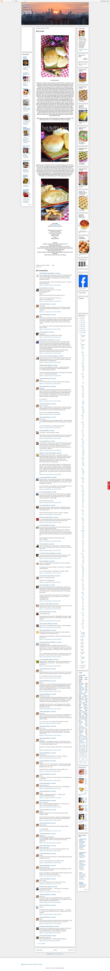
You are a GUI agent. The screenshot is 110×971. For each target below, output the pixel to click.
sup (86, 742)
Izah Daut (80, 274)
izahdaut (41, 304)
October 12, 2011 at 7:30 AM (54, 691)
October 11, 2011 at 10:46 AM (54, 489)
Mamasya (41, 611)
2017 (81, 320)
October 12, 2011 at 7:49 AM (54, 850)
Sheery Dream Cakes (44, 642)
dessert (81, 685)
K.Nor (40, 561)
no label (80, 753)
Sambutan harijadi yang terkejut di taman (82, 499)
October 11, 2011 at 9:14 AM (54, 353)
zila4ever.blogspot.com (26, 161)
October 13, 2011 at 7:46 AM (54, 902)
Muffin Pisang (82, 717)
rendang (83, 759)
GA (80, 754)
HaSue (40, 585)
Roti (40, 266)
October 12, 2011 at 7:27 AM (54, 678)
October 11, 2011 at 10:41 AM (54, 474)
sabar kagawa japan (44, 847)
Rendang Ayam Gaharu (82, 463)
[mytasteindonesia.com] (83, 65)
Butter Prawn (82, 626)
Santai (80, 749)
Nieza (41, 855)
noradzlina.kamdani (44, 553)
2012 (81, 330)
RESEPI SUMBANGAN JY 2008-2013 (26, 128)
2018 (81, 318)
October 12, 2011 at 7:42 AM (54, 771)
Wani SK (41, 905)
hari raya (81, 756)
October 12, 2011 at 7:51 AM (54, 876)
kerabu (86, 758)
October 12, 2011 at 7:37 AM (54, 758)
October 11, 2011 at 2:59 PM (54, 541)
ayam (83, 689)
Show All (29, 204)
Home (55, 950)
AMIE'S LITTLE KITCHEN (25, 58)
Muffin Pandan (82, 747)
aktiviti (83, 729)
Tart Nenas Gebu (86, 800)
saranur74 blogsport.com (26, 74)
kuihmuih (82, 675)
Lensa (84, 754)
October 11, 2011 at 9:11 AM (54, 329)
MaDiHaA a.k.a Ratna (44, 453)
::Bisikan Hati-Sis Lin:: (82, 840)
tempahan (81, 683)
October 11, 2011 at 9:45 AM (54, 438)
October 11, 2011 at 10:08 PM (54, 627)
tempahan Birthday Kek (83, 697)
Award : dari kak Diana (82, 617)
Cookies (85, 704)
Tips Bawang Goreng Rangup (82, 571)
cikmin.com (82, 860)
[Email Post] (53, 265)
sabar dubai (42, 623)
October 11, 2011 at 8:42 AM (54, 285)
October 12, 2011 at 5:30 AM (54, 666)
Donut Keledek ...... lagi (82, 379)
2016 (81, 322)
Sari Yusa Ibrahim (44, 405)
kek (86, 677)
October (83, 344)
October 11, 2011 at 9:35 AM (54, 414)
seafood (85, 719)
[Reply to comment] (55, 273)
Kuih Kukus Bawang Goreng (82, 585)
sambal (80, 742)
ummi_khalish (42, 659)
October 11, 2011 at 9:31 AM (54, 383)
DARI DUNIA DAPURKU (26, 190)
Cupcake (85, 753)
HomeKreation (42, 603)
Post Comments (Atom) (58, 953)
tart (85, 760)
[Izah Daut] (83, 287)
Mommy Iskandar (81, 883)
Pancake (81, 722)
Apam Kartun (82, 746)
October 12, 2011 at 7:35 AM (54, 735)
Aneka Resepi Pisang (83, 706)
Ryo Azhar (42, 896)
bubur (84, 750)
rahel (40, 332)
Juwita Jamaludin (43, 575)
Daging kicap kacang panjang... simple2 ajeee (82, 395)
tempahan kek (83, 688)
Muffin (80, 686)
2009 (81, 667)
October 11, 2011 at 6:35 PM (54, 582)
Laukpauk (81, 735)
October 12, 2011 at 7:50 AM (54, 862)
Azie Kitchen (26, 114)
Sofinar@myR (57, 224)
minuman (83, 737)
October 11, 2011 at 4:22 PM (54, 558)
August (83, 636)
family (80, 712)
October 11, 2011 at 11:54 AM (54, 514)
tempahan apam (82, 745)
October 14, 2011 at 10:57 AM (54, 914)
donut (83, 700)
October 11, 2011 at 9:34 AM (54, 401)
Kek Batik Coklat (82, 480)
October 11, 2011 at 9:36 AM (54, 427)
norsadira (41, 935)
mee (80, 719)
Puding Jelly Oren (82, 425)
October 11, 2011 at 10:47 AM (54, 502)
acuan (86, 755)
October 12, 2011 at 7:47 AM (54, 830)
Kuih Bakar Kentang (82, 410)
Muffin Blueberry (83, 736)
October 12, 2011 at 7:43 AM (54, 780)
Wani (41, 919)
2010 (81, 665)
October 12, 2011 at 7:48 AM (54, 842)
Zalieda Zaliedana (43, 339)
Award (85, 695)
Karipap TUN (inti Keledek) (82, 523)
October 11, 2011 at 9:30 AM (54, 375)
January (83, 661)
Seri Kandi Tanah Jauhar (45, 356)
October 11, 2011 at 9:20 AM (54, 362)
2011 (81, 332)
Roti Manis (82, 594)
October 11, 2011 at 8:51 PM (54, 601)
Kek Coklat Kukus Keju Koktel (82, 604)
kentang (80, 751)
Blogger (62, 968)
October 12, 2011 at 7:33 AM (54, 723)
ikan (83, 715)
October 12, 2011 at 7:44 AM (54, 788)
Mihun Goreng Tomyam (82, 357)
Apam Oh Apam (82, 441)
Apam (80, 703)
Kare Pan (82, 349)
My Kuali (25, 88)
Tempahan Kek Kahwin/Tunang (83, 727)
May (83, 646)
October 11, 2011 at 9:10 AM (54, 311)
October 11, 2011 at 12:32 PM (54, 522)
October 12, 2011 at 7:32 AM (54, 708)
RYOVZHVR (42, 886)
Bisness (80, 740)
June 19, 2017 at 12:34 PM (54, 940)
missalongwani (42, 926)
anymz (41, 525)
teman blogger (82, 739)
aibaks (80, 872)
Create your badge (82, 288)
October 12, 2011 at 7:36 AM (54, 750)
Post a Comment (41, 943)
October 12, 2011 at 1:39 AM (54, 656)
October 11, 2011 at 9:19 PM (54, 608)
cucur (80, 734)
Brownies (81, 730)
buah (85, 751)
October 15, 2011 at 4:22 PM (54, 932)
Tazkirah (81, 755)
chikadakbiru (43, 419)
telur (80, 750)
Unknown (41, 630)
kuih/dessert (81, 716)
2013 (81, 328)
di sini (50, 119)
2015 (81, 324)
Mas (40, 288)
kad (85, 756)
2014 (81, 326)
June (83, 642)
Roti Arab (82, 487)
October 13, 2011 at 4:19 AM (54, 891)
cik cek (41, 505)
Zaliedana (42, 388)
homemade (81, 741)
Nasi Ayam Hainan (82, 472)
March (83, 652)
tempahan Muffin (82, 761)
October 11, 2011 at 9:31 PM (54, 620)
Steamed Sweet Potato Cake (82, 451)
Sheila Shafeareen (43, 273)
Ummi (40, 441)
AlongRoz (60, 226)
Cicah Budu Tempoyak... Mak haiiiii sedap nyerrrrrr (82, 541)
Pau (83, 744)
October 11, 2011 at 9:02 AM (54, 301)
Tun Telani (53, 226)
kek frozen (81, 758)
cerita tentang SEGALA (82, 853)
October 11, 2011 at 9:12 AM (54, 337)
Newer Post (39, 950)
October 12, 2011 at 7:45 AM (54, 807)
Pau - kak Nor (82, 418)
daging (85, 713)
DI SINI (71, 118)
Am (86, 703)
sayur (80, 701)
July (83, 639)
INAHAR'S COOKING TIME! (25, 176)
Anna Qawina (42, 517)
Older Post (71, 950)
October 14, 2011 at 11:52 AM (54, 923)
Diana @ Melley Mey (44, 867)
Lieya (40, 430)
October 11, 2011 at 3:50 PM (54, 550)
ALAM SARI (26, 99)
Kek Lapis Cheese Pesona (82, 558)
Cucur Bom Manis (82, 434)
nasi (86, 712)
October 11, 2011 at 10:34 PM (54, 639)
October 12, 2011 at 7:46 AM (54, 820)
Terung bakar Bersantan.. (82, 367)
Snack (84, 749)
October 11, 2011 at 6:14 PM (54, 573)
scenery (80, 760)
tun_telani (41, 477)
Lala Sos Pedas (82, 513)
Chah (40, 544)
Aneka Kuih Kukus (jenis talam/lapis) (83, 692)
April (83, 649)
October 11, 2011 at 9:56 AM (54, 450)
